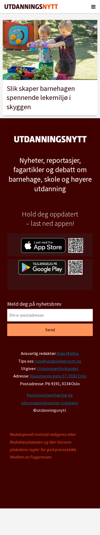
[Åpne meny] (93, 7)
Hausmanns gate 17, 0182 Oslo (58, 376)
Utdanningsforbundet (58, 368)
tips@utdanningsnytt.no (58, 361)
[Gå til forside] (31, 6)
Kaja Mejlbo (68, 353)
